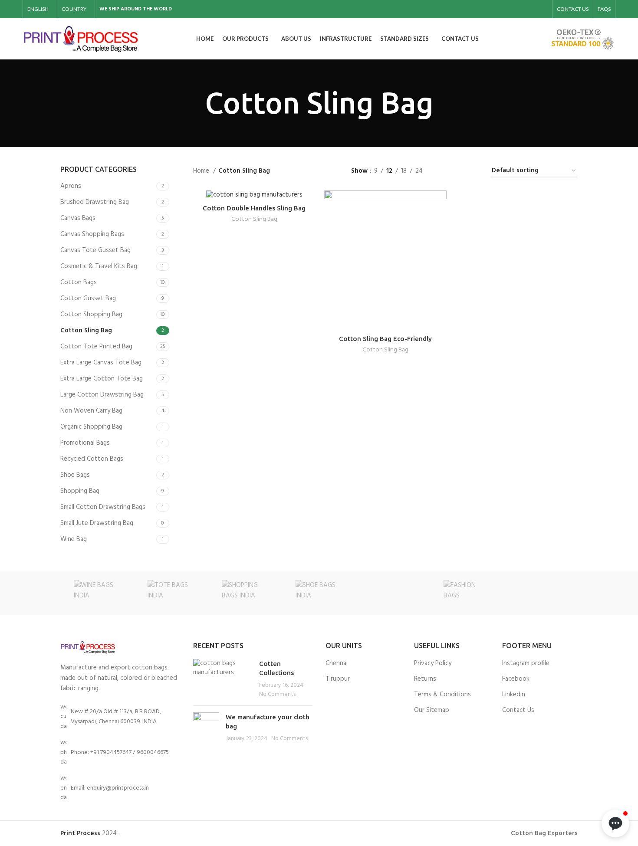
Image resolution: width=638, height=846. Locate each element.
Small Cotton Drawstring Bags (102, 507)
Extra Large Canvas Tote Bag (100, 362)
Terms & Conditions (442, 694)
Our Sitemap (431, 710)
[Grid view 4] (473, 171)
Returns (425, 679)
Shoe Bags (75, 475)
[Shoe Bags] (319, 593)
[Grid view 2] (443, 171)
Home (202, 171)
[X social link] (508, 9)
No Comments (277, 694)
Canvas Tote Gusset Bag (95, 250)
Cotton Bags (78, 282)
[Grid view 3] (458, 171)
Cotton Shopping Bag (91, 314)
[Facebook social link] (497, 9)
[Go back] (194, 103)
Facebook (515, 679)
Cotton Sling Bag (86, 330)
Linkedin (513, 694)
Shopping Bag (79, 491)
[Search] (539, 39)
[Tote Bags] (171, 593)
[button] (615, 823)
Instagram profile (525, 663)
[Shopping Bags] (245, 593)
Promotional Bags (85, 443)
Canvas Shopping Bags (92, 234)
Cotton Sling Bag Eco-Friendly (385, 338)
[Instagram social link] (519, 9)
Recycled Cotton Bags (91, 459)
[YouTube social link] (530, 9)
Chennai (337, 663)
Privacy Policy (432, 663)
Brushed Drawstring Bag (94, 202)
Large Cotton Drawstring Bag (102, 395)
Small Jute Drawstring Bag (96, 523)
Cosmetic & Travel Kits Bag (98, 266)
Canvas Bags (77, 218)
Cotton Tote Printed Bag (96, 346)
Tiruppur (338, 679)
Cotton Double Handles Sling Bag (254, 208)
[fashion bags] (466, 593)
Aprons (70, 186)
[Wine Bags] (97, 593)
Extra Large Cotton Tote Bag (101, 379)
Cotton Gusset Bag (88, 298)
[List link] (120, 752)
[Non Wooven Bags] (393, 593)
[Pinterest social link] (542, 9)
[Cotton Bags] (541, 593)
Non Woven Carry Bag (91, 411)
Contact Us (518, 710)
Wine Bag (73, 539)
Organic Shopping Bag (91, 427)
